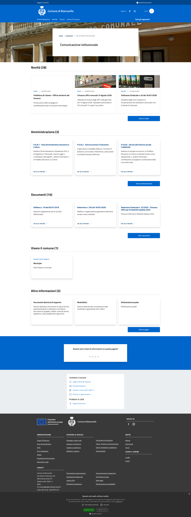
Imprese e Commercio (73, 444)
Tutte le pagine (144, 329)
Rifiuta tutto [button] (102, 510)
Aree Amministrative (44, 444)
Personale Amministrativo (46, 458)
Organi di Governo (43, 440)
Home (61, 36)
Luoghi (127, 457)
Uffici (38, 447)
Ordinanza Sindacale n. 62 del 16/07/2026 (139, 95)
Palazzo (36, 259)
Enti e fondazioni (42, 451)
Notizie (123, 91)
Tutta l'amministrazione (144, 183)
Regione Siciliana (43, 2)
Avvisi (36, 91)
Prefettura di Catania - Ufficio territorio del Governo (51, 97)
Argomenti (69, 36)
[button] (95, 514)
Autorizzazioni (101, 451)
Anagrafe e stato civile (74, 440)
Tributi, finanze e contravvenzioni (107, 444)
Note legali (99, 480)
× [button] (189, 494)
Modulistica (82, 302)
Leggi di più (119, 501)
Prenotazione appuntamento (76, 473)
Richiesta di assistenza (74, 484)
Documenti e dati (43, 462)
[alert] (95, 504)
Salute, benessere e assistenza (106, 447)
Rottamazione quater (130, 302)
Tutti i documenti (144, 235)
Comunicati (129, 444)
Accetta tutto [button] (88, 510)
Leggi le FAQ (70, 480)
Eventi (127, 461)
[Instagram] (134, 11)
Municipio (37, 263)
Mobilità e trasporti (72, 451)
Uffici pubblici (44, 259)
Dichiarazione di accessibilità (105, 484)
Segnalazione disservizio (74, 477)
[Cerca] (151, 11)
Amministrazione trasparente (106, 473)
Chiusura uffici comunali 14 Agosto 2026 (94, 95)
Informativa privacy (102, 477)
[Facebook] (129, 11)
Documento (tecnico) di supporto (47, 302)
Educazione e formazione (104, 440)
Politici (39, 455)
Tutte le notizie (144, 118)
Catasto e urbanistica (73, 447)
